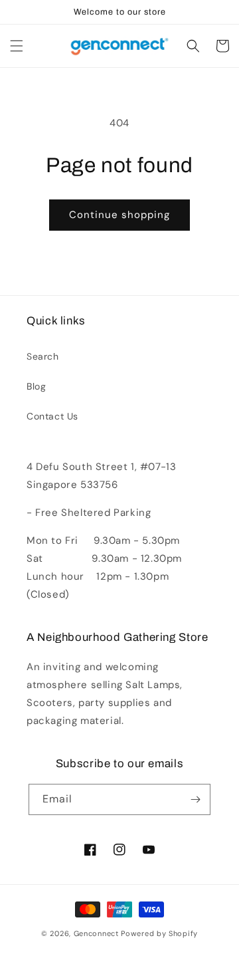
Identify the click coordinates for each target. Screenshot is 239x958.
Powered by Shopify (159, 933)
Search (43, 356)
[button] (16, 45)
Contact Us (52, 416)
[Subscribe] (195, 799)
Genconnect (96, 933)
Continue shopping (119, 214)
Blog (36, 386)
